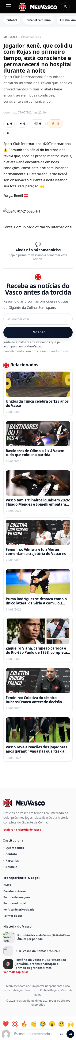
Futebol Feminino (38, 20)
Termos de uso (13, 915)
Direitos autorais (14, 891)
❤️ (5, 1024)
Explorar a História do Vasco (22, 829)
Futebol (12, 20)
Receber (38, 332)
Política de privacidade (18, 909)
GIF (62, 1034)
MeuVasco (10, 37)
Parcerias (12, 861)
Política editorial (14, 903)
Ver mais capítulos (15, 972)
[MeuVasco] (38, 7)
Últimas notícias (31, 37)
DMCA (7, 885)
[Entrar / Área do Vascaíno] (65, 6)
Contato (11, 854)
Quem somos (14, 848)
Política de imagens (16, 897)
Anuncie (11, 867)
